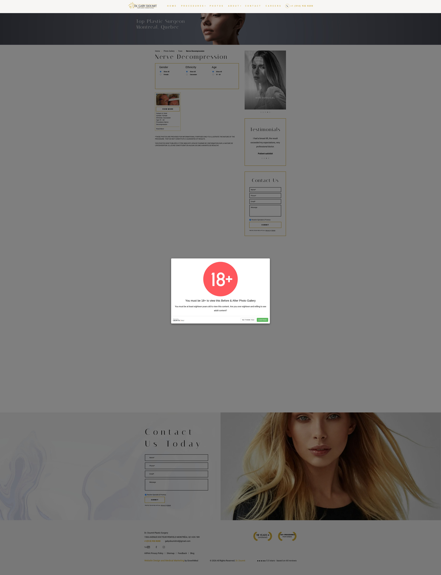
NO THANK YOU (248, 320)
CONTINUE (262, 320)
